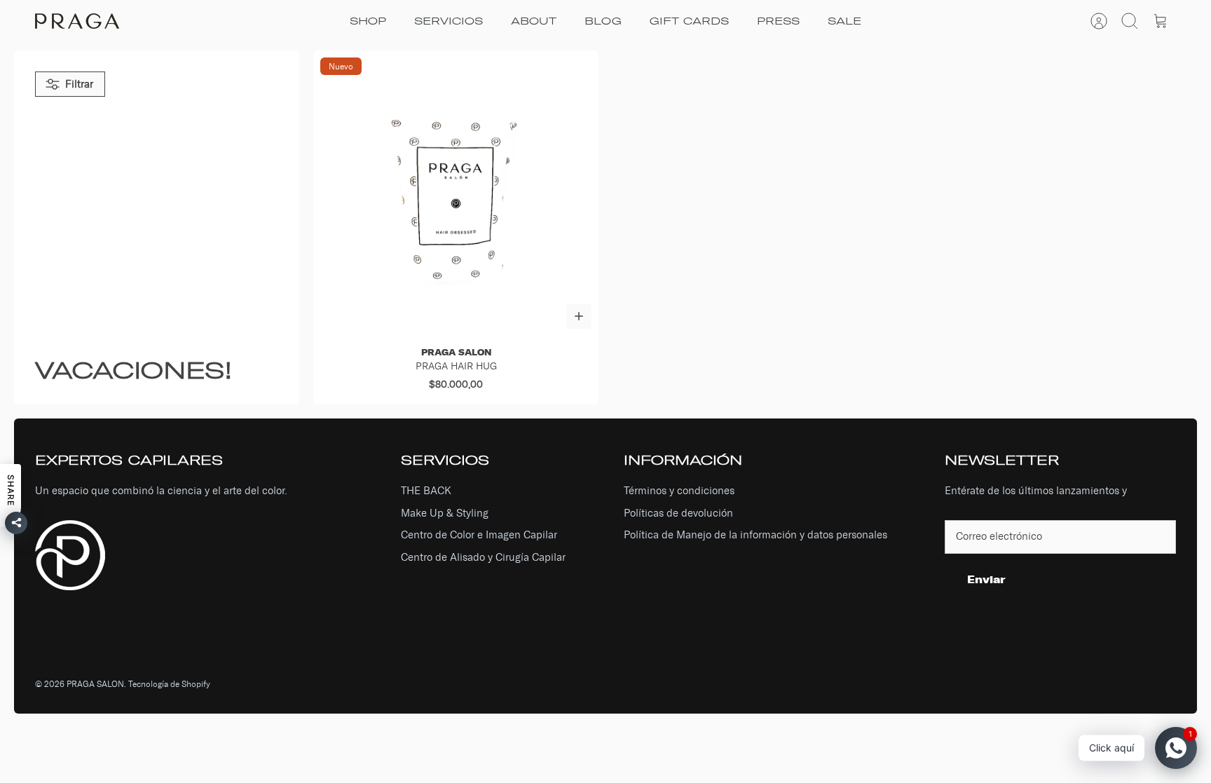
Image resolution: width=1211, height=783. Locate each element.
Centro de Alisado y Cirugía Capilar (483, 557)
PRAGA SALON (95, 684)
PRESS (778, 21)
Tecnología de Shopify (169, 684)
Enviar (986, 579)
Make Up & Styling (444, 513)
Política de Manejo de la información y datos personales (755, 535)
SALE (844, 21)
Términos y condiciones (679, 490)
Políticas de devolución (678, 513)
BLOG (603, 21)
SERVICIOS (448, 21)
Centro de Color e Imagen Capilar (479, 535)
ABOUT (533, 21)
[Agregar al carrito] (578, 316)
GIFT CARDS (689, 21)
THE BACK (426, 490)
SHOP (368, 21)
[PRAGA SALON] (77, 21)
